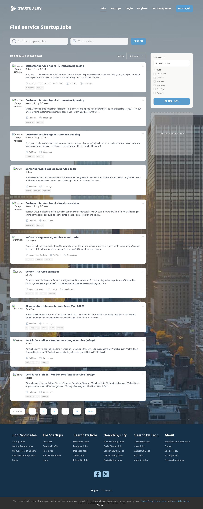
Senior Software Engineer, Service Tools (51, 169)
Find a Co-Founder (52, 455)
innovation (34, 328)
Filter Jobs (172, 101)
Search (138, 41)
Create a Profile (50, 446)
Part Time (160, 89)
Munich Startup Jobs (114, 441)
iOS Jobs (138, 455)
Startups (115, 8)
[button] (172, 63)
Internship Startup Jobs (23, 455)
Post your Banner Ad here (172, 133)
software (46, 191)
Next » (90, 411)
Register (142, 8)
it (36, 294)
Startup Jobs (18, 441)
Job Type (157, 70)
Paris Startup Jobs (113, 460)
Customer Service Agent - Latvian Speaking (53, 134)
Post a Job (48, 451)
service (40, 88)
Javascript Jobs (142, 441)
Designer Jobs (80, 446)
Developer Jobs (81, 441)
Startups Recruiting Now (24, 451)
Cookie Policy (171, 451)
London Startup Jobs (114, 451)
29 (77, 411)
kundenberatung (32, 362)
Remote (159, 93)
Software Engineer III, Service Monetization (53, 237)
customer (30, 88)
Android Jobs (141, 460)
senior (28, 191)
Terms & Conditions (174, 460)
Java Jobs (139, 446)
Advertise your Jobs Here (177, 441)
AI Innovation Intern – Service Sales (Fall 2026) (55, 306)
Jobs (103, 8)
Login (129, 8)
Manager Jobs (80, 451)
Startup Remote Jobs (22, 446)
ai (26, 328)
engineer (29, 259)
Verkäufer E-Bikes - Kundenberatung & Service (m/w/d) (61, 340)
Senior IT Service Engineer (42, 271)
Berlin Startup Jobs (113, 446)
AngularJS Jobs (142, 451)
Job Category (159, 57)
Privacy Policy (171, 455)
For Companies (161, 8)
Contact (168, 446)
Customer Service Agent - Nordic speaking (52, 203)
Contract (160, 78)
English (95, 490)
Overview (47, 441)
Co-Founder (161, 74)
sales (52, 328)
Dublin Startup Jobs (113, 455)
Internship (160, 85)
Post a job (184, 8)
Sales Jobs (78, 455)
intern (44, 328)
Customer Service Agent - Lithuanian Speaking (55, 66)
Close (100, 505)
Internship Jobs (81, 460)
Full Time (160, 81)
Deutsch (107, 490)
